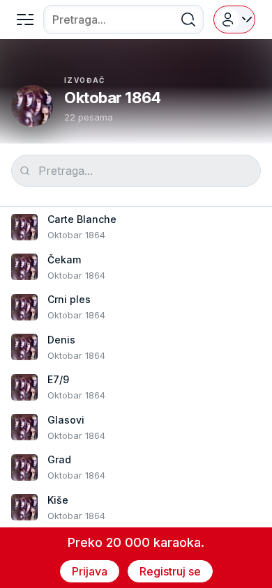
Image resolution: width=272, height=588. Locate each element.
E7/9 (58, 379)
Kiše (57, 500)
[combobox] (123, 19)
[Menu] (25, 19)
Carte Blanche (81, 219)
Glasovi (65, 420)
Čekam (64, 259)
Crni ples (69, 299)
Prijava (89, 571)
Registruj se (170, 571)
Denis (61, 340)
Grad (59, 459)
